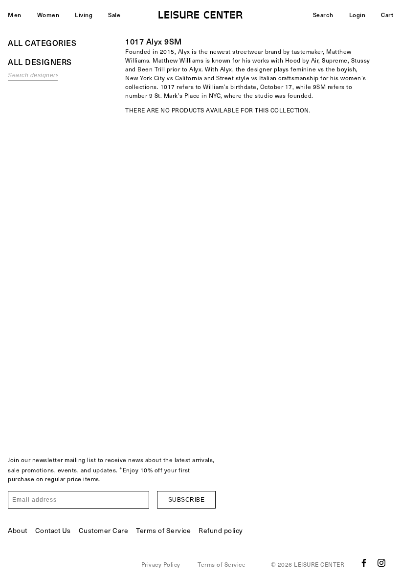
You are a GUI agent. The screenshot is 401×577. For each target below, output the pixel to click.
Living (83, 14)
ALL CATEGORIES (42, 42)
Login (357, 14)
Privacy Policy (160, 564)
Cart (387, 14)
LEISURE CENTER (319, 564)
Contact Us (53, 530)
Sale (114, 14)
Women (48, 14)
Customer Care (104, 530)
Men (15, 14)
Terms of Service (163, 530)
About (17, 530)
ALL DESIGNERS (40, 61)
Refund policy (221, 530)
